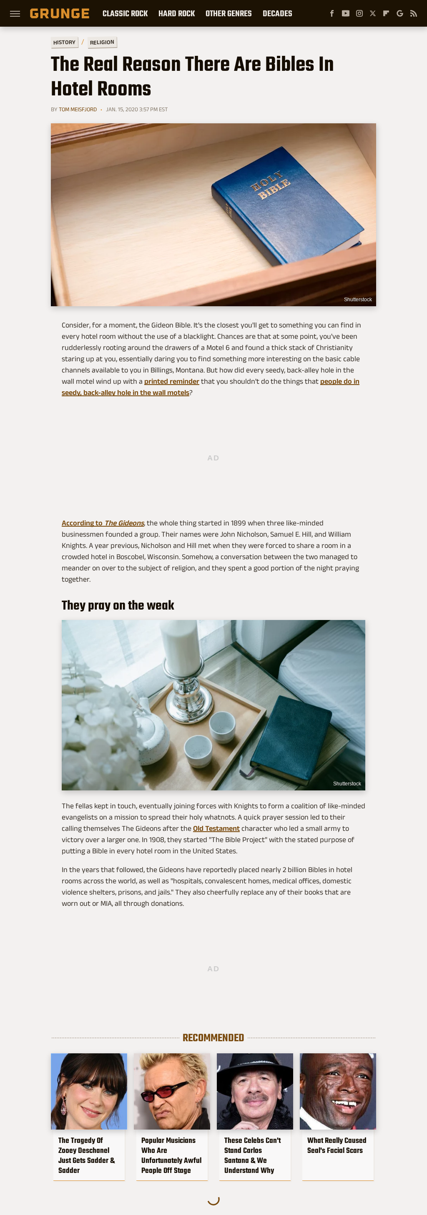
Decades (277, 13)
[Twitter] (372, 13)
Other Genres (229, 13)
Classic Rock (125, 13)
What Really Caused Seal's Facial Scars (337, 1145)
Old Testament (216, 828)
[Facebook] (332, 13)
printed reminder (171, 381)
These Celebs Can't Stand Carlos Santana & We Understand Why (252, 1155)
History (64, 41)
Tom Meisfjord (78, 109)
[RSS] (413, 13)
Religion (102, 42)
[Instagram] (359, 13)
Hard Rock (176, 13)
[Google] (400, 13)
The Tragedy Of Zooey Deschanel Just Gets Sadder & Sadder (86, 1155)
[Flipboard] (386, 13)
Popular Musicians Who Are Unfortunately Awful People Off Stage (171, 1155)
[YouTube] (345, 13)
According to (103, 523)
